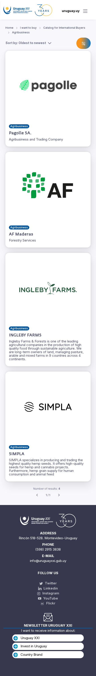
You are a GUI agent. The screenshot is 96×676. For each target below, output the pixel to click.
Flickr (49, 603)
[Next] (59, 495)
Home (9, 27)
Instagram (50, 593)
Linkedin (50, 588)
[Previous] (37, 495)
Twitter (50, 583)
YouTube (50, 598)
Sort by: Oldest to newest (26, 43)
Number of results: (46, 488)
